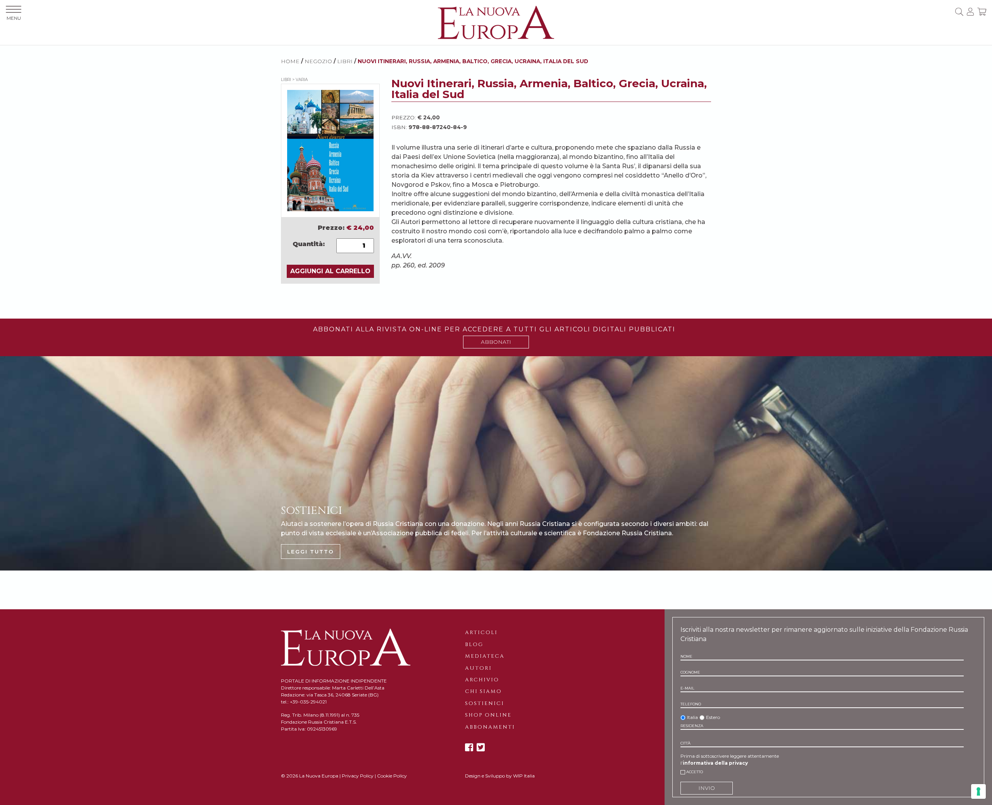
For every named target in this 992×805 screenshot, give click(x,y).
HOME (290, 61)
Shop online (488, 715)
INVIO (706, 788)
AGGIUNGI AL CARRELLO (330, 271)
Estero (713, 717)
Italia (692, 717)
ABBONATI (496, 342)
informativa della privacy (715, 763)
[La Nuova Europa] (496, 22)
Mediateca (485, 656)
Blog (474, 644)
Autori (478, 668)
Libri (345, 61)
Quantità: (309, 244)
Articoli (481, 632)
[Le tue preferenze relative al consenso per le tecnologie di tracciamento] (978, 791)
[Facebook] (469, 747)
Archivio (482, 679)
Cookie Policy (392, 776)
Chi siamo (483, 691)
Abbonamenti (490, 727)
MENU (14, 18)
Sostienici (484, 703)
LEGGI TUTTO (310, 551)
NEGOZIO (318, 61)
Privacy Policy (358, 776)
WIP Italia (524, 776)
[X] (481, 747)
